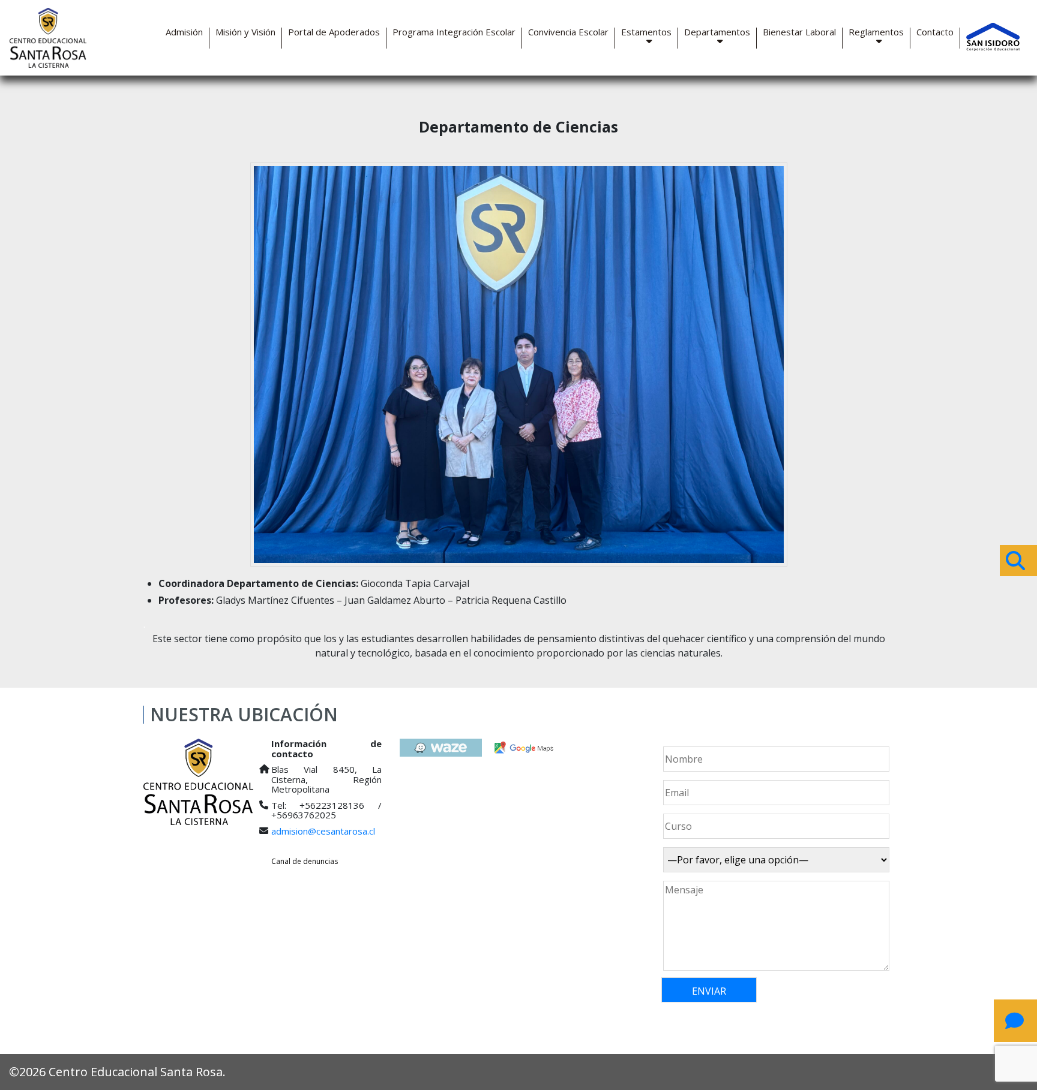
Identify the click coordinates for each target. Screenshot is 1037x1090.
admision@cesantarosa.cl (323, 831)
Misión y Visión (245, 32)
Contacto (935, 32)
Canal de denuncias (304, 861)
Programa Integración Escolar (453, 32)
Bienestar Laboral (799, 32)
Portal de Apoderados (334, 32)
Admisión (184, 32)
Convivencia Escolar (568, 32)
